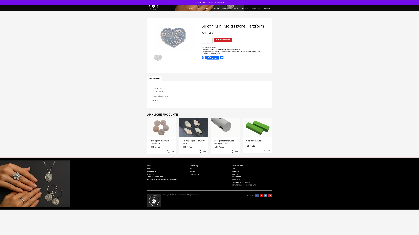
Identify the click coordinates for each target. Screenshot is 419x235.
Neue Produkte (236, 49)
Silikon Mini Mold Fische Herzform (240, 52)
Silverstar (205, 54)
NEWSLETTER (236, 177)
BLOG (192, 169)
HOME (149, 169)
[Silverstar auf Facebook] (257, 195)
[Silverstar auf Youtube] (261, 195)
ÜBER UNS (235, 171)
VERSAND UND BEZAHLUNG (241, 182)
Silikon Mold (256, 52)
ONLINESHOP (151, 171)
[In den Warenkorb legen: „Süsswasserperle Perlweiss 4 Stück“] (200, 151)
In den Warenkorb (223, 40)
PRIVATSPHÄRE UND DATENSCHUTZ (244, 185)
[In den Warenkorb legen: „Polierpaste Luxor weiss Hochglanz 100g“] (232, 151)
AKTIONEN (150, 174)
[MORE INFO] (173, 151)
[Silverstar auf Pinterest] (270, 195)
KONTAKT (235, 174)
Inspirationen (194, 174)
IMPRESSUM (236, 179)
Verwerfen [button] (220, 2)
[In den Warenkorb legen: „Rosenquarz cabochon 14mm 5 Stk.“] (168, 151)
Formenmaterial (225, 49)
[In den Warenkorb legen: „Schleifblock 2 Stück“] (264, 150)
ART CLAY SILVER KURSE (155, 177)
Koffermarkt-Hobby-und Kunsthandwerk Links (162, 179)
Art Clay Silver (215, 52)
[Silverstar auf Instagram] (265, 195)
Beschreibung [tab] (154, 79)
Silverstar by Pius (214, 54)
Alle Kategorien (215, 49)
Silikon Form (225, 52)
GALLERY (193, 171)
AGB (233, 169)
